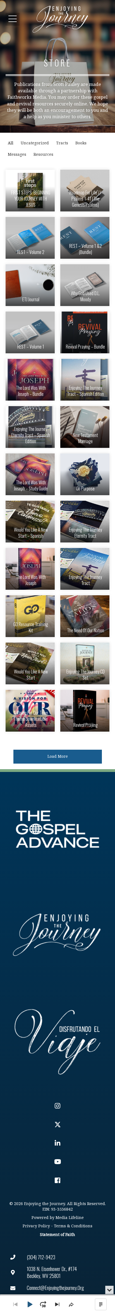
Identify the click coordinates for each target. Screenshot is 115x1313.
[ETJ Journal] (30, 285)
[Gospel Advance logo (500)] (57, 829)
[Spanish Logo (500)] (57, 1040)
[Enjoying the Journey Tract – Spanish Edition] (84, 380)
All (10, 143)
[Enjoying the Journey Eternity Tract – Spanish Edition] (30, 427)
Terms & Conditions (73, 1226)
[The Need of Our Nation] (84, 616)
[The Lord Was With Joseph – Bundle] (30, 380)
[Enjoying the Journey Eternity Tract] (84, 521)
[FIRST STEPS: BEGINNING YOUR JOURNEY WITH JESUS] (30, 190)
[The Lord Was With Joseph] (30, 569)
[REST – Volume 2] (30, 238)
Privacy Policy (36, 1226)
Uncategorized (35, 143)
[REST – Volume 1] (30, 332)
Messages (17, 154)
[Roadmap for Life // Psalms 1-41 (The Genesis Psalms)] (84, 190)
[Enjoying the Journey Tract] (84, 569)
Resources (43, 154)
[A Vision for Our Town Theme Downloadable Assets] (30, 711)
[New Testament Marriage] (84, 427)
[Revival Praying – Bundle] (84, 332)
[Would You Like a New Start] (30, 663)
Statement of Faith (57, 1234)
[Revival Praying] (84, 711)
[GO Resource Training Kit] (30, 616)
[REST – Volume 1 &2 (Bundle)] (84, 238)
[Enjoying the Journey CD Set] (84, 663)
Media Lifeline (70, 1217)
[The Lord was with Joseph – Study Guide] (30, 474)
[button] (13, 19)
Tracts (62, 143)
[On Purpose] (84, 474)
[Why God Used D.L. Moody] (84, 285)
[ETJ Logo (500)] (57, 934)
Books (81, 143)
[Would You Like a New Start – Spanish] (30, 521)
